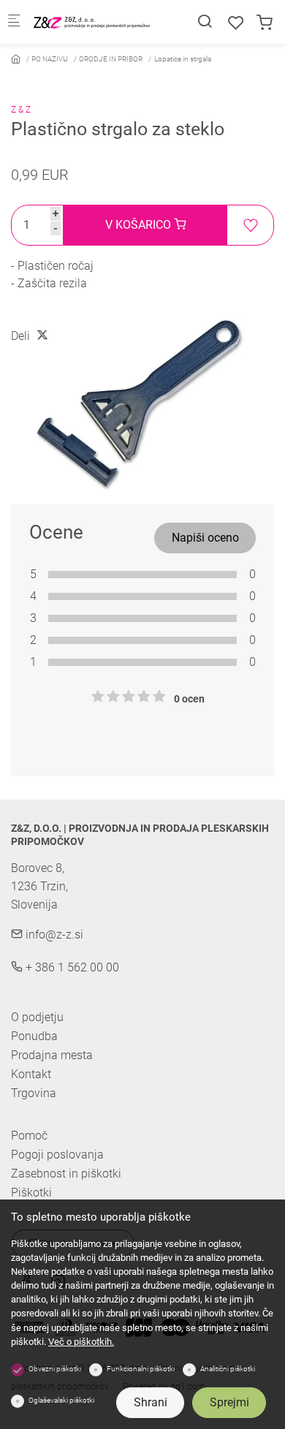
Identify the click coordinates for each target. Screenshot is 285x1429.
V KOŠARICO (139, 225)
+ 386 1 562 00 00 (71, 967)
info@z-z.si (53, 934)
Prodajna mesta (52, 1055)
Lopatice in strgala (182, 59)
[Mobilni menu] (14, 22)
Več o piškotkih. (81, 1341)
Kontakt (31, 1074)
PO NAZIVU (49, 59)
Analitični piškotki (227, 1369)
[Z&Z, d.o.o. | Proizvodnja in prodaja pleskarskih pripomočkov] (92, 22)
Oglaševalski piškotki (61, 1400)
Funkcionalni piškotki (141, 1369)
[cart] (264, 23)
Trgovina (33, 1093)
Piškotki (31, 1193)
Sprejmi (229, 1402)
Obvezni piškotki (54, 1369)
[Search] (204, 21)
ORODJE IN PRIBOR (110, 59)
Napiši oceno (205, 538)
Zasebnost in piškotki (66, 1174)
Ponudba (34, 1036)
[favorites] (236, 23)
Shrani (150, 1402)
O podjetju (37, 1017)
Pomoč (29, 1136)
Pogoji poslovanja (57, 1155)
